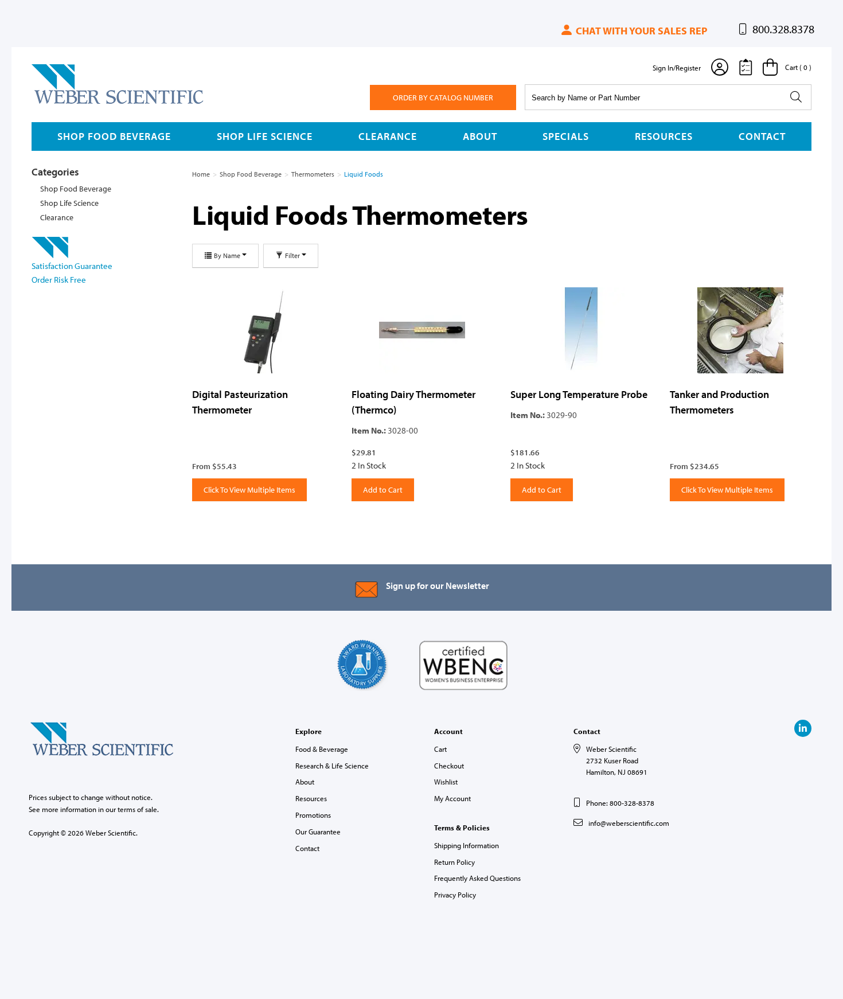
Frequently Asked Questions (477, 878)
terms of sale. (138, 809)
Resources (664, 136)
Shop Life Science (265, 136)
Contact (762, 136)
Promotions (313, 815)
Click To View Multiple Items (249, 490)
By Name (227, 255)
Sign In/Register (677, 67)
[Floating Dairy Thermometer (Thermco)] (423, 330)
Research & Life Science (332, 765)
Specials (566, 136)
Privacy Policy (455, 894)
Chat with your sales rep (640, 30)
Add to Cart (383, 490)
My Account (452, 798)
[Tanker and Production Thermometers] (741, 330)
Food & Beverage (321, 749)
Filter (292, 255)
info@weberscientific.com (628, 823)
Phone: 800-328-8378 (620, 802)
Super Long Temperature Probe (578, 394)
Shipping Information (466, 845)
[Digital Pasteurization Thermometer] (263, 330)
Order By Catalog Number (443, 97)
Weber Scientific (58, 103)
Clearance (387, 136)
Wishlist (446, 781)
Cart (440, 749)
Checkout (449, 765)
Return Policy (454, 862)
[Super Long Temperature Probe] (581, 330)
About (480, 136)
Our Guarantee (318, 831)
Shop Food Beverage (114, 136)
